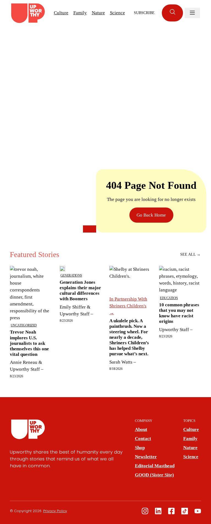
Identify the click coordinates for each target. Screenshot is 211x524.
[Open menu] (192, 13)
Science (117, 12)
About (141, 429)
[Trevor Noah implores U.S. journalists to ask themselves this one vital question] (31, 322)
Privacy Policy (55, 511)
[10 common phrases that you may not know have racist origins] (180, 322)
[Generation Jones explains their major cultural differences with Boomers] (81, 322)
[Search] (172, 12)
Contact (143, 438)
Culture (61, 12)
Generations (71, 275)
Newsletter (146, 456)
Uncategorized (24, 325)
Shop (140, 447)
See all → (190, 254)
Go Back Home (151, 215)
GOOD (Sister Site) (154, 474)
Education (169, 298)
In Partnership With (128, 305)
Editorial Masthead (154, 465)
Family (80, 12)
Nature (98, 12)
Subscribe (144, 13)
